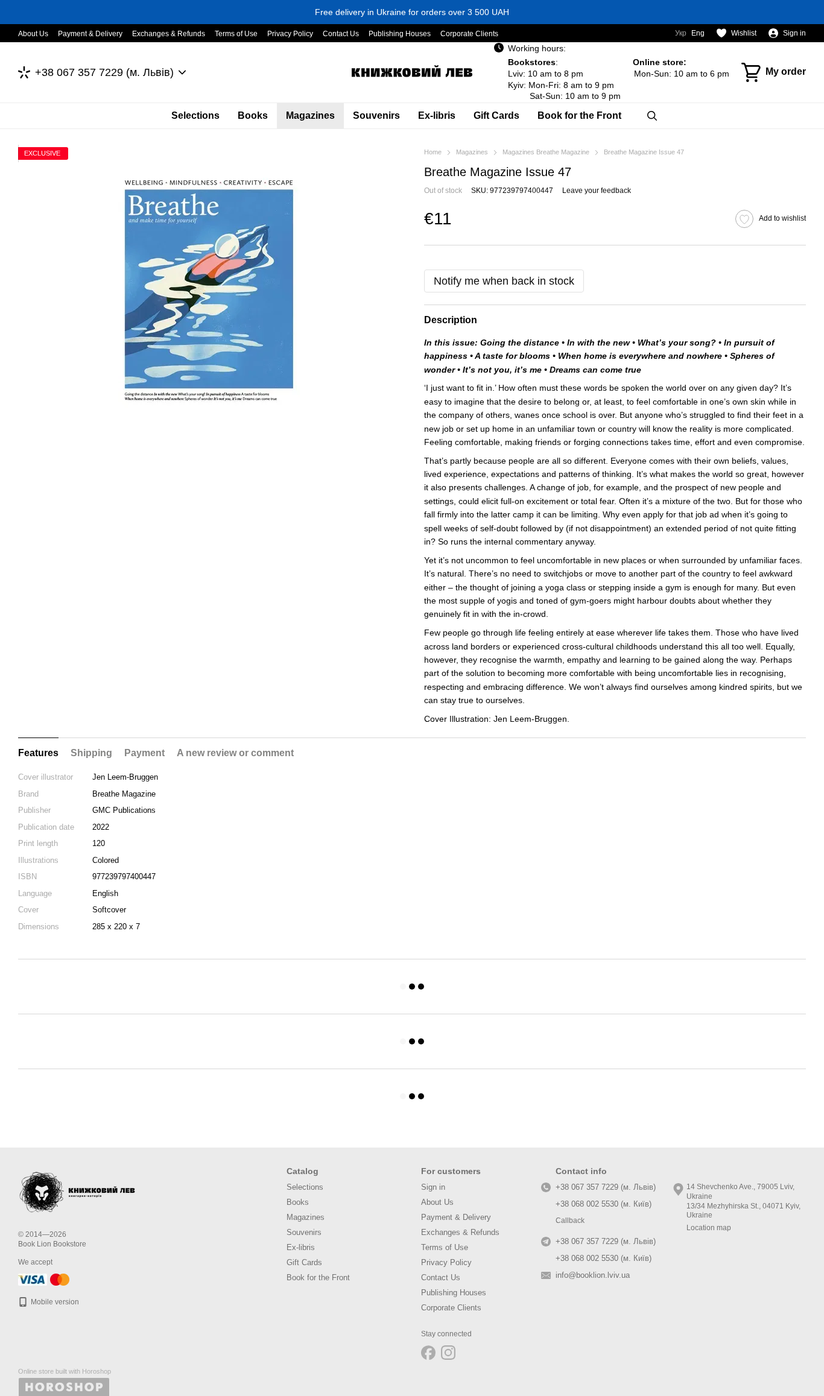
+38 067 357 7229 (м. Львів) (104, 72)
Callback (570, 1220)
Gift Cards (496, 115)
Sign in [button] (433, 1187)
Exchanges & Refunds (168, 34)
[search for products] (652, 115)
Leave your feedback (596, 190)
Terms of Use (236, 34)
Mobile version (54, 1302)
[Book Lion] (78, 1190)
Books (253, 115)
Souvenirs (376, 115)
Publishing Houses (400, 34)
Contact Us (341, 34)
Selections (195, 115)
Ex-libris (436, 115)
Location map (708, 1228)
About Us (33, 34)
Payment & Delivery (90, 34)
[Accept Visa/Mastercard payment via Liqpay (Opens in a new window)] (44, 1279)
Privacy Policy (290, 34)
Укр (680, 33)
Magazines (310, 115)
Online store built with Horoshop (64, 1371)
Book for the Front (579, 115)
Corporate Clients (469, 34)
